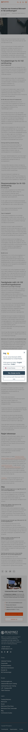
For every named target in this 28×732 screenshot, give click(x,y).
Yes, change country (14, 373)
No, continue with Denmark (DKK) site (14, 378)
